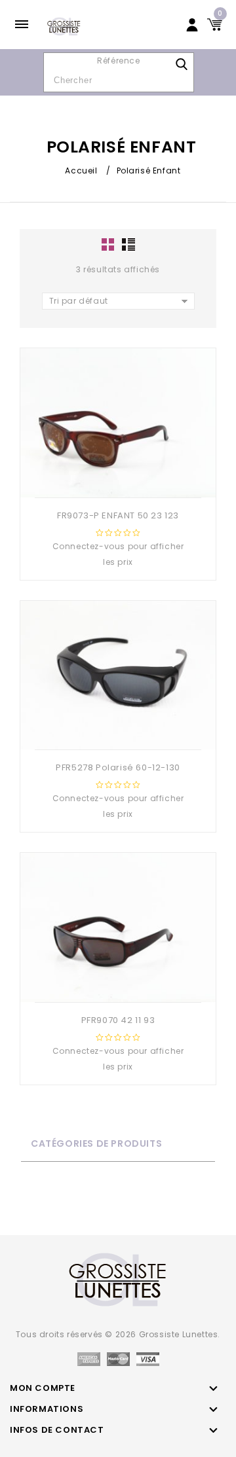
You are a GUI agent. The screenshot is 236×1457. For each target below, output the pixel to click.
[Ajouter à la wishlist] (129, 476)
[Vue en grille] (108, 244)
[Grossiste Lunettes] (64, 25)
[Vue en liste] (128, 244)
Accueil (81, 170)
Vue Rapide (103, 476)
